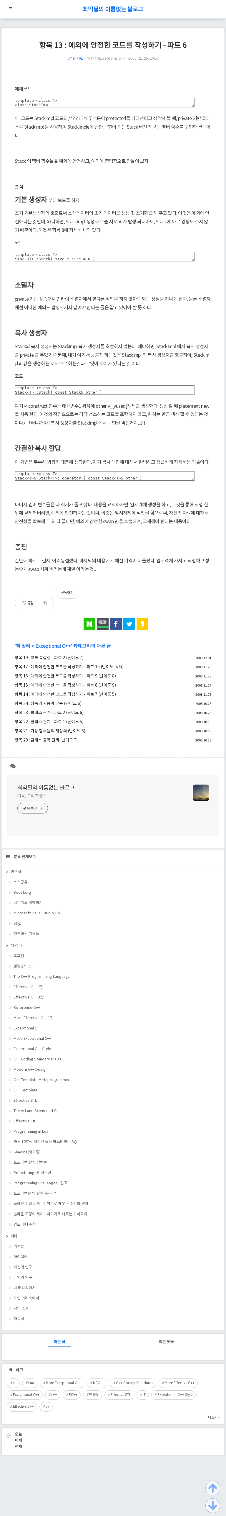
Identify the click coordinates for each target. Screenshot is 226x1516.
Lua (31, 1383)
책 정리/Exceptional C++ (106, 58)
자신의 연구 (23, 1267)
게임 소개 (21, 1309)
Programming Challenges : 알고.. (41, 1183)
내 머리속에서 (25, 1288)
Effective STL (25, 1100)
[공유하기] (44, 603)
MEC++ (98, 1383)
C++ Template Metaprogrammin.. (42, 1080)
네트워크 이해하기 (28, 903)
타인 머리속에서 (26, 1298)
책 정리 (23, 646)
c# (47, 1407)
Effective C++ (23, 1407)
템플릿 (94, 1395)
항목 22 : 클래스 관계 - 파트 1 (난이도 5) (49, 722)
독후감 (19, 956)
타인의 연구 (23, 1278)
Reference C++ (27, 1008)
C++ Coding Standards (134, 1383)
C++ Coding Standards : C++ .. (39, 1059)
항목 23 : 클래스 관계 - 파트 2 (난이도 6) (49, 712)
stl (14, 1383)
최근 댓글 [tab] (166, 1342)
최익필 (78, 58)
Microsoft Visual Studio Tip (37, 913)
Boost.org (22, 892)
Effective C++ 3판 (29, 997)
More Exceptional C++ (32, 1039)
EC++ (73, 1395)
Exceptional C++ (53, 646)
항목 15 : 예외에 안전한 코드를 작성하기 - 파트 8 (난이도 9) (65, 685)
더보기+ (214, 1418)
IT (144, 1395)
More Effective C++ (180, 1383)
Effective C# (24, 1121)
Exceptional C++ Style (32, 1049)
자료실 (19, 1319)
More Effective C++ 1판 (34, 1018)
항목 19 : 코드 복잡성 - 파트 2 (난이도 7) (49, 658)
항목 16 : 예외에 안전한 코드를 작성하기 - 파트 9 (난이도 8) (65, 676)
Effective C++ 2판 (29, 987)
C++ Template (26, 1090)
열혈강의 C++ (24, 966)
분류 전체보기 (24, 857)
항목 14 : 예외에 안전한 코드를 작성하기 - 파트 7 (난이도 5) (65, 694)
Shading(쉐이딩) (27, 1152)
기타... (15, 1236)
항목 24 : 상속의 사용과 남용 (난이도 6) (48, 703)
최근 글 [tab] (59, 1342)
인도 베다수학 (25, 1224)
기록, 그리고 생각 (32, 796)
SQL (17, 923)
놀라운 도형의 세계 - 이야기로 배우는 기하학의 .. (52, 1214)
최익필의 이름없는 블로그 (113, 9)
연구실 (16, 872)
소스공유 (21, 882)
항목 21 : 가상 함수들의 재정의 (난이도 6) (50, 731)
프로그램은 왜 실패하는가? (35, 1193)
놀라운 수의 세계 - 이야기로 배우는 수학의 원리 (51, 1204)
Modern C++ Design (31, 1070)
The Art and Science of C (35, 1111)
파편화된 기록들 (26, 934)
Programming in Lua (31, 1131)
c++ (54, 1395)
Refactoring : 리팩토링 (32, 1173)
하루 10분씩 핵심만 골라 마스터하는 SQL (46, 1142)
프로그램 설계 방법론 (30, 1162)
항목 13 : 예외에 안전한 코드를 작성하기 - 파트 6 (113, 45)
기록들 (19, 1247)
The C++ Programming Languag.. (42, 977)
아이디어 (21, 1257)
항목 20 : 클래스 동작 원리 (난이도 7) (46, 740)
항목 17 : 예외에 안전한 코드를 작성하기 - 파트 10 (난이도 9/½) (69, 667)
